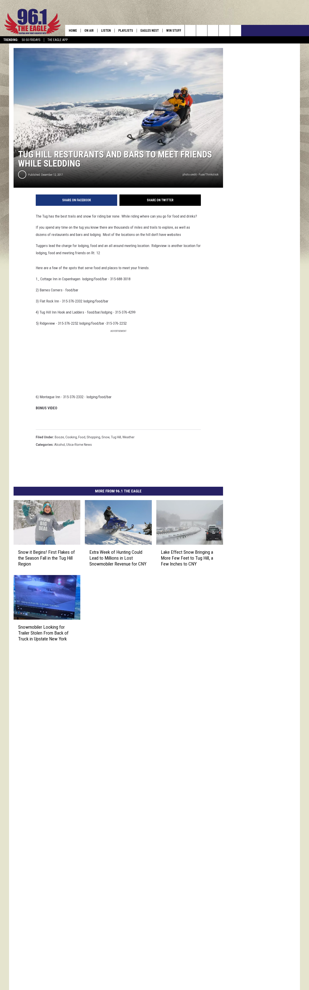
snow (105, 437)
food (81, 437)
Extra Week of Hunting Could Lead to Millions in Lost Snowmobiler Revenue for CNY (117, 558)
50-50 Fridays (31, 40)
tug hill (116, 437)
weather (128, 437)
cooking (71, 437)
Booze (59, 437)
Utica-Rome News (79, 444)
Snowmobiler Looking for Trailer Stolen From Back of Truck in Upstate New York (43, 633)
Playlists (125, 30)
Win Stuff (173, 30)
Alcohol (59, 444)
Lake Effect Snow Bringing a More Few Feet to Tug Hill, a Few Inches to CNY (187, 558)
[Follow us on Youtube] (235, 30)
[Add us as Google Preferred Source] (201, 30)
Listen (106, 30)
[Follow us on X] (224, 30)
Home (73, 30)
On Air (89, 30)
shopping (93, 437)
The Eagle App (58, 40)
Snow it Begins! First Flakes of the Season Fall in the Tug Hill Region (46, 558)
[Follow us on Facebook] (213, 30)
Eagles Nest (149, 30)
